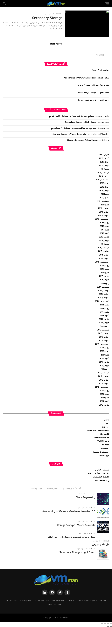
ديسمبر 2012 (103, 373)
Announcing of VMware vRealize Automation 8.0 (86, 78)
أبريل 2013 (104, 359)
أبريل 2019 (104, 162)
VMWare (105, 445)
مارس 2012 (104, 405)
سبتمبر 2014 (103, 298)
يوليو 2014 (104, 305)
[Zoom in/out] (102, 623)
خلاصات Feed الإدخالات (98, 474)
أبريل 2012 (104, 402)
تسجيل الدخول (102, 470)
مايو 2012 (105, 398)
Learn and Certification (98, 431)
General (105, 427)
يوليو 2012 (104, 391)
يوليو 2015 (104, 266)
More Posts (56, 44)
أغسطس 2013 (102, 345)
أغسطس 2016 (102, 219)
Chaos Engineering (100, 71)
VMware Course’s (87, 600)
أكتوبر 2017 (104, 198)
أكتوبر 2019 (104, 159)
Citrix (106, 420)
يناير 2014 (104, 327)
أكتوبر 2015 (104, 255)
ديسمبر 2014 (103, 287)
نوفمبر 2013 (103, 334)
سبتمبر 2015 (103, 259)
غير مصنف (104, 456)
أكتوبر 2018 (104, 177)
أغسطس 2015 (102, 262)
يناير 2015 (105, 284)
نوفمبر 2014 (103, 291)
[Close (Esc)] (111, 623)
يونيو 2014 (104, 309)
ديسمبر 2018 (103, 173)
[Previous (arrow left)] (111, 626)
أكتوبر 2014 (104, 294)
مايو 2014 (104, 312)
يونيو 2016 (104, 226)
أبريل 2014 (104, 316)
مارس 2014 (104, 319)
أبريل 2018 (104, 187)
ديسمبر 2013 (103, 330)
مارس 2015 (104, 277)
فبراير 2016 (104, 241)
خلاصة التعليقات (101, 477)
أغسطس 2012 (102, 387)
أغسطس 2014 (102, 302)
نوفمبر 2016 (103, 209)
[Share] (108, 623)
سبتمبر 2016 (103, 216)
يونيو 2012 (104, 394)
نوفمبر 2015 (103, 252)
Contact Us (54, 604)
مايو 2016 (104, 230)
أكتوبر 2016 (104, 212)
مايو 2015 (105, 273)
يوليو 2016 (104, 223)
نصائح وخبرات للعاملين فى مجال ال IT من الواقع (71, 116)
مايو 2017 (105, 205)
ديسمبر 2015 (103, 248)
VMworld (105, 449)
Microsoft (104, 434)
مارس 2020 (103, 155)
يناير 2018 (105, 194)
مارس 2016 (104, 237)
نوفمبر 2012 (103, 377)
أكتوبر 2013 (104, 337)
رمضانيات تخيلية (101, 452)
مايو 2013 (105, 355)
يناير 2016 (104, 244)
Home (103, 600)
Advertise (25, 600)
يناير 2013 (105, 370)
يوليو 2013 (104, 348)
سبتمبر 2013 (103, 341)
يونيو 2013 (104, 352)
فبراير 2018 (104, 191)
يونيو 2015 (104, 269)
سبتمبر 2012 (103, 384)
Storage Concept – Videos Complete (92, 86)
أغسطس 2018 (102, 180)
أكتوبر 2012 (104, 380)
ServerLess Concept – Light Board (93, 101)
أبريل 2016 (104, 234)
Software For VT (101, 438)
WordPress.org (102, 481)
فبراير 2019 (104, 166)
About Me (11, 600)
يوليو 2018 (104, 184)
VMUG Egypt (103, 442)
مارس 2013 (104, 362)
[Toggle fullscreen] (105, 623)
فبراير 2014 (104, 323)
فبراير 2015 (104, 280)
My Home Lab (42, 600)
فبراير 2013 (104, 366)
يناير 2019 (104, 169)
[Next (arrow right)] (108, 626)
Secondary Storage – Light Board (93, 93)
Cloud (106, 424)
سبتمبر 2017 (103, 201)
